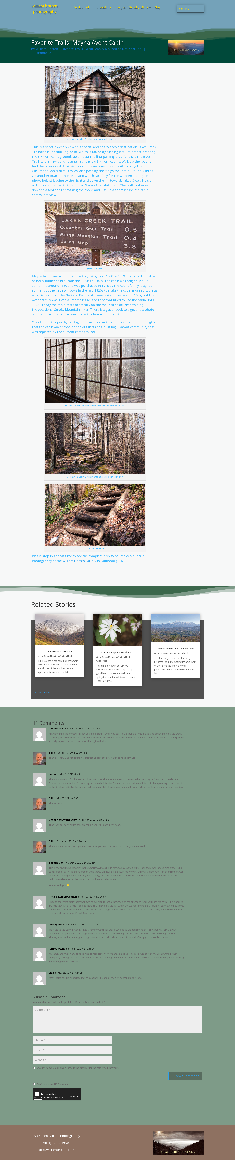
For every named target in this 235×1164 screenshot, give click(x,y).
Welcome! (81, 7)
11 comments (41, 53)
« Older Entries (42, 692)
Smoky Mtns (138, 7)
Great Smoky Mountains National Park (114, 49)
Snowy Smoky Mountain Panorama (175, 648)
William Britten (47, 49)
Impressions (101, 7)
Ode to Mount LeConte (59, 651)
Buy (158, 7)
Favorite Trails (72, 49)
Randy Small (56, 728)
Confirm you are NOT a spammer (53, 1084)
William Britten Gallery (79, 561)
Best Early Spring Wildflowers (117, 652)
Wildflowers (101, 661)
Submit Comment (185, 1076)
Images (120, 7)
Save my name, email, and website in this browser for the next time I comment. (78, 1067)
